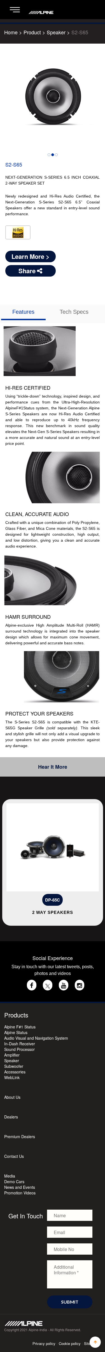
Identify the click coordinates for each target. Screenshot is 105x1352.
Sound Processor (19, 1049)
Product (32, 32)
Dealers (11, 1117)
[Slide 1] (49, 154)
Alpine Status (15, 1032)
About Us (12, 1097)
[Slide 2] (52, 154)
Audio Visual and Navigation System (36, 1038)
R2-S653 (63, 900)
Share (27, 270)
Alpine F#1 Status (20, 1027)
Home (11, 32)
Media (9, 1176)
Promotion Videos (20, 1193)
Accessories (14, 1072)
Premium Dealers (19, 1136)
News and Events (19, 1187)
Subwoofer (13, 1066)
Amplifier (12, 1055)
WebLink (12, 1077)
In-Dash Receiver (19, 1043)
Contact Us (14, 1156)
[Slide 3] (56, 154)
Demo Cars (14, 1181)
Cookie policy (70, 1343)
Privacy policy (43, 1343)
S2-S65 (79, 32)
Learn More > (30, 256)
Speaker (57, 32)
